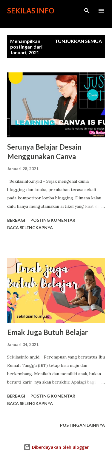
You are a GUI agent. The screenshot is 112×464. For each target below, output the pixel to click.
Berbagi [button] (16, 220)
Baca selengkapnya (30, 227)
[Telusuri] (86, 10)
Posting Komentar (52, 220)
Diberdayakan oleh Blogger (60, 447)
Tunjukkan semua (78, 41)
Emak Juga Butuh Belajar (47, 332)
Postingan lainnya (82, 425)
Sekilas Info (30, 10)
